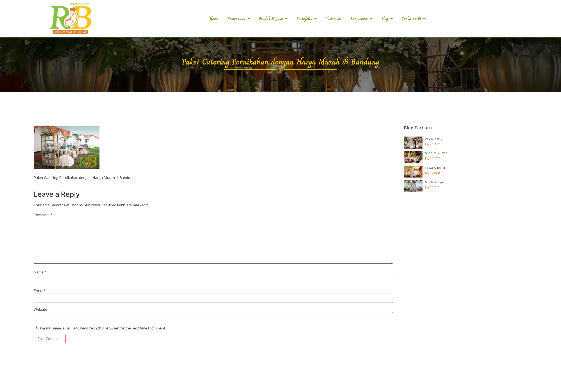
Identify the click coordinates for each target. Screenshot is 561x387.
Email (39, 290)
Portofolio (304, 19)
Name (40, 272)
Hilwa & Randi (435, 168)
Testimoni (333, 19)
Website (40, 309)
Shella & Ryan (435, 182)
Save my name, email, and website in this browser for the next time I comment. (101, 328)
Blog (384, 19)
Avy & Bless (433, 139)
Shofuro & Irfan (436, 153)
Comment (43, 215)
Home (213, 19)
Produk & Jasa (271, 19)
